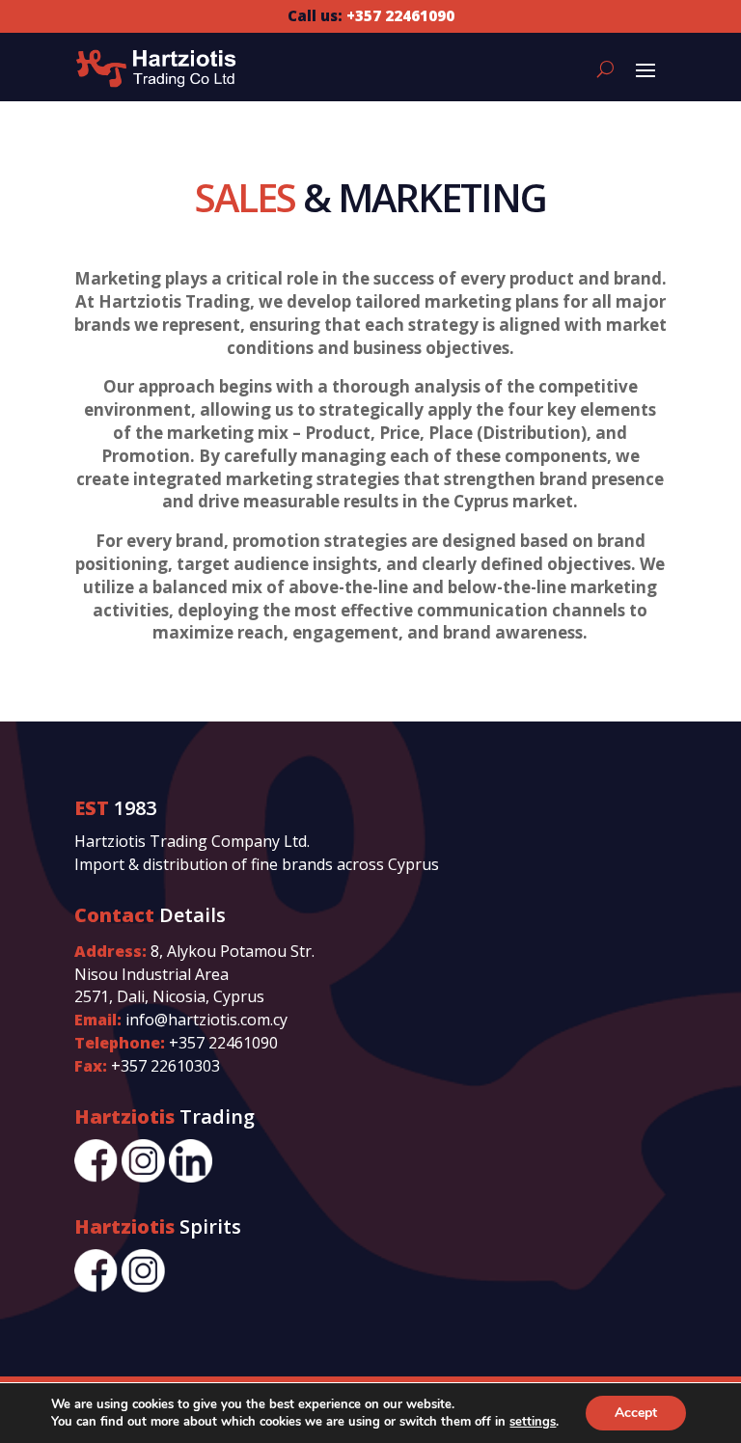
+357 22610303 (165, 1065)
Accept (636, 1412)
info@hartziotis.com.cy (206, 1019)
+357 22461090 (223, 1042)
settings (532, 1421)
